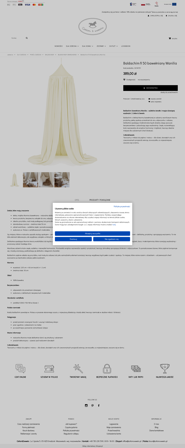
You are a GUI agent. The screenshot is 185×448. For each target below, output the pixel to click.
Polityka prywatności (122, 206)
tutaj (114, 224)
